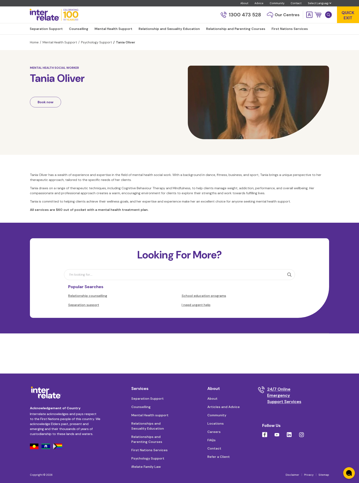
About (244, 3)
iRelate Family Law (146, 467)
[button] (318, 15)
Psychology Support (96, 42)
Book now (45, 102)
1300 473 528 (245, 14)
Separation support (83, 305)
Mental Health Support (60, 42)
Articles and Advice (223, 407)
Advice (258, 3)
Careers (214, 432)
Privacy (309, 475)
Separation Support (147, 398)
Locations (215, 423)
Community (277, 3)
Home (34, 42)
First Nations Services (149, 450)
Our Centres (287, 14)
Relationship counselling (87, 296)
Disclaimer (292, 475)
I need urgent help (196, 305)
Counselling (141, 407)
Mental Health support (149, 415)
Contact (296, 3)
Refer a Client (218, 457)
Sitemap (323, 475)
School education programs (204, 296)
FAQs (211, 440)
